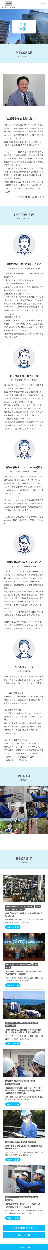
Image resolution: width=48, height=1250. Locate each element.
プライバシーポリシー (24, 1244)
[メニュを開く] (43, 4)
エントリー (23, 1247)
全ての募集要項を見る (23, 1227)
